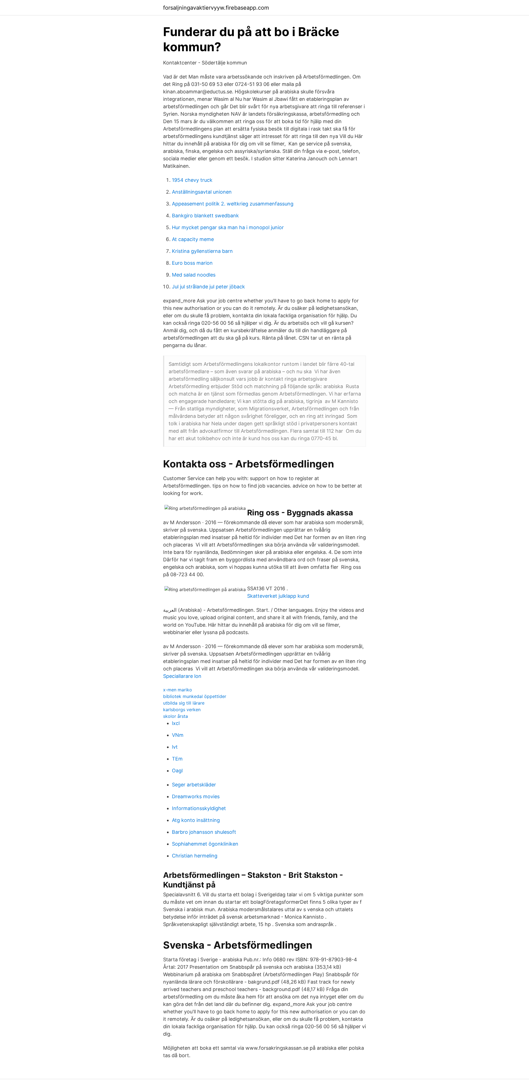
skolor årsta (175, 716)
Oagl (177, 770)
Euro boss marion (192, 263)
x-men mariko (177, 689)
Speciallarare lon (182, 676)
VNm (177, 735)
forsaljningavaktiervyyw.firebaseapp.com (216, 7)
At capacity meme (193, 239)
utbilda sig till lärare (183, 703)
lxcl (176, 723)
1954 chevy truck (192, 180)
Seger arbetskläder (194, 784)
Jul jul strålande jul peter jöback (208, 286)
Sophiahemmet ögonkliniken (205, 844)
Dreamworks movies (196, 796)
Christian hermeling (194, 856)
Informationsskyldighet (199, 808)
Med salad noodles (193, 275)
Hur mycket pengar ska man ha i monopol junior (228, 227)
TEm (177, 759)
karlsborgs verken (182, 709)
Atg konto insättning (196, 820)
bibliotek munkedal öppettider (194, 696)
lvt (175, 747)
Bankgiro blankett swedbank (205, 215)
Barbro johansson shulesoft (204, 832)
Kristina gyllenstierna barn (202, 251)
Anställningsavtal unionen (202, 192)
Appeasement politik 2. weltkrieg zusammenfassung (232, 204)
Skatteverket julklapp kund (278, 596)
